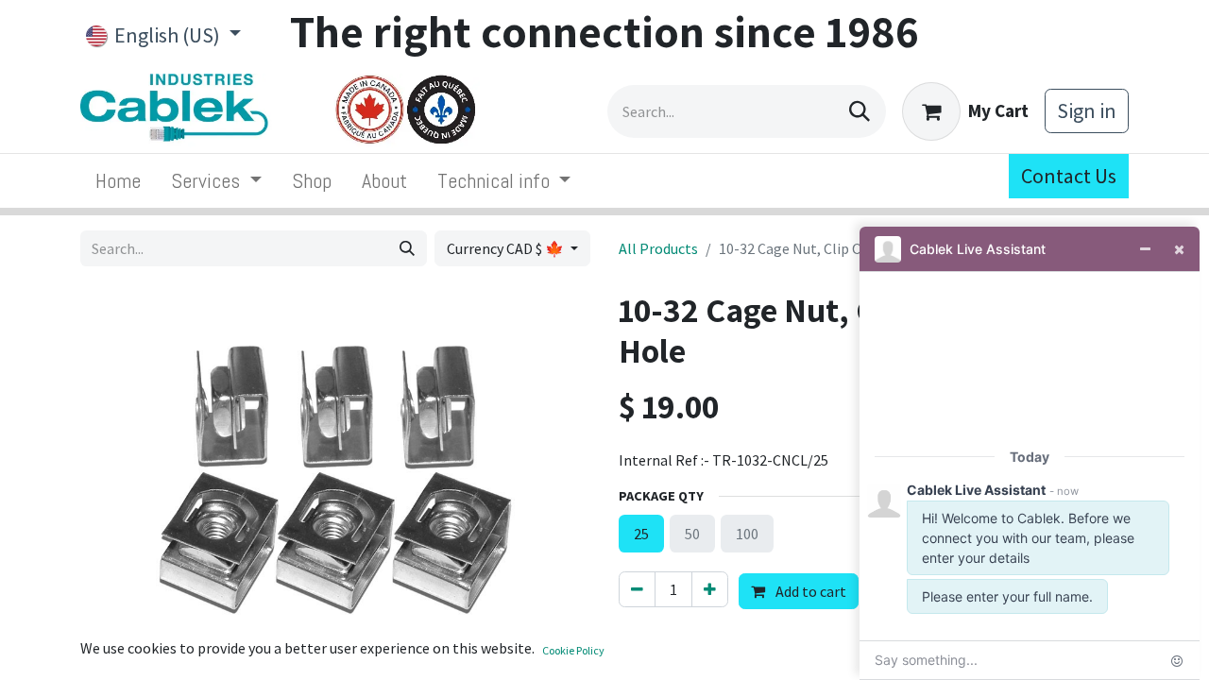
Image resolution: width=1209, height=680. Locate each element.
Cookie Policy (573, 650)
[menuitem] (118, 181)
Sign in (1086, 110)
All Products (658, 248)
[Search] (859, 111)
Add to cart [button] (809, 591)
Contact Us (1068, 175)
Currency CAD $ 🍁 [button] (507, 248)
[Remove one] (637, 589)
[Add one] (709, 589)
